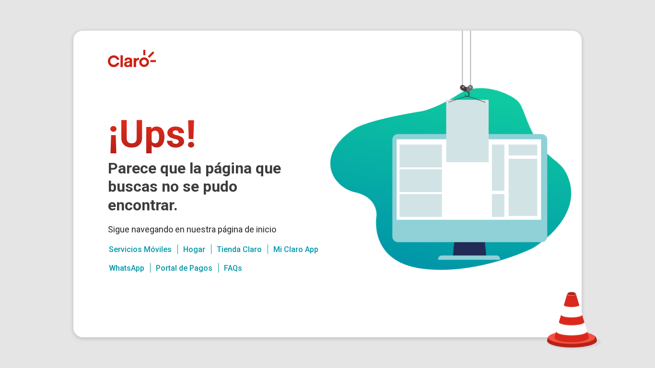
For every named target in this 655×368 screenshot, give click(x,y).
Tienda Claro (239, 249)
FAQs (233, 268)
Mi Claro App (295, 249)
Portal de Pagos (184, 268)
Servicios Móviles (140, 249)
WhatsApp (126, 268)
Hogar (194, 249)
